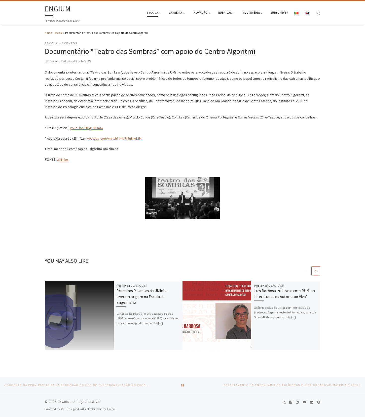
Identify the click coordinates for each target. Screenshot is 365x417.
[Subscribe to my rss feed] (284, 402)
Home (48, 33)
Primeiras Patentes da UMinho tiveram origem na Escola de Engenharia (142, 296)
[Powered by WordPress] (62, 409)
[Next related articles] (315, 270)
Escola (58, 33)
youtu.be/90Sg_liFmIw (86, 128)
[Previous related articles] (306, 270)
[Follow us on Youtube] (304, 402)
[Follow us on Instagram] (297, 402)
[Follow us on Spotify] (318, 402)
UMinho (62, 159)
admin (53, 61)
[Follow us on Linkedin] (311, 402)
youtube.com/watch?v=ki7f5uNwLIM (114, 138)
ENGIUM (64, 402)
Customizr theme (104, 409)
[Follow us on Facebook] (290, 402)
